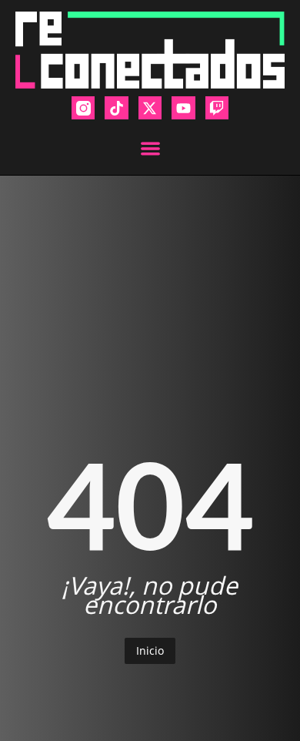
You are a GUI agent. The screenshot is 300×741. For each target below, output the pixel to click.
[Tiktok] (116, 107)
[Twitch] (216, 107)
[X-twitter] (150, 107)
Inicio (150, 650)
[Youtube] (183, 107)
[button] (150, 148)
